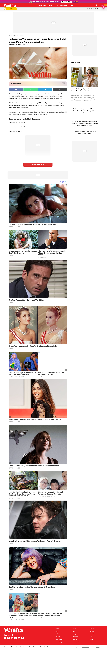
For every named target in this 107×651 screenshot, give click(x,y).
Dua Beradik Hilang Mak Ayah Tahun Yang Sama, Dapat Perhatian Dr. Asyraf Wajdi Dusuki (85, 111)
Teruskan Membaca (38, 164)
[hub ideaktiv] (102, 4)
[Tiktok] (93, 8)
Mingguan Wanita (13, 35)
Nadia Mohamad (75, 93)
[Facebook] (88, 8)
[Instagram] (89, 8)
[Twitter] (91, 8)
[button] (97, 5)
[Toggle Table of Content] (63, 83)
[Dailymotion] (97, 8)
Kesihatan (22, 35)
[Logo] (9, 5)
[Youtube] (95, 8)
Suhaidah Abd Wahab (15, 44)
